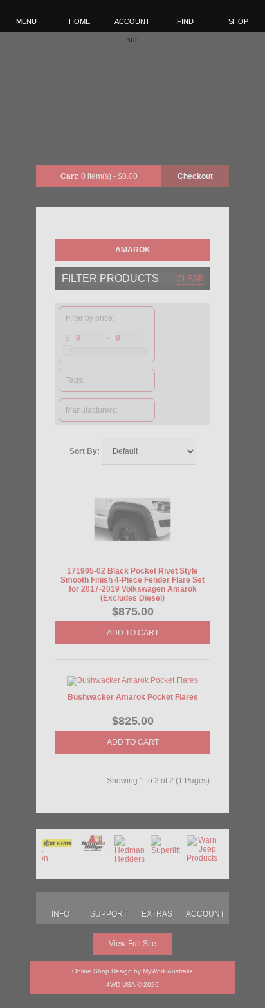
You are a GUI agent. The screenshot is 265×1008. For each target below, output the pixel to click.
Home (79, 21)
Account (132, 21)
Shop (238, 21)
